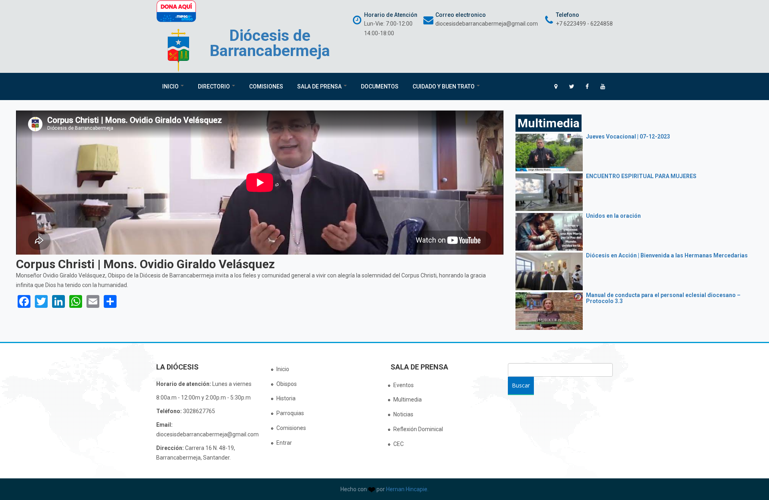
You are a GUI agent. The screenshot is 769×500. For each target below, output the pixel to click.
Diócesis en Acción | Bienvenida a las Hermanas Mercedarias (667, 255)
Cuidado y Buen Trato (444, 86)
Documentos (380, 86)
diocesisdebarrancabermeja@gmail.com (486, 23)
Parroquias (290, 413)
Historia (286, 398)
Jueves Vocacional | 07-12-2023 (628, 136)
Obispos (286, 384)
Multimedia (407, 399)
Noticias (403, 414)
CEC (398, 444)
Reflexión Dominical (418, 429)
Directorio (214, 86)
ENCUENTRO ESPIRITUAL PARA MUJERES (641, 176)
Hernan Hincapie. (407, 489)
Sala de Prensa (320, 86)
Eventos (403, 385)
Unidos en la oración (613, 216)
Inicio (171, 86)
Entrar (284, 443)
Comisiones (266, 86)
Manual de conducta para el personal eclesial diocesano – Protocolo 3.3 (663, 298)
